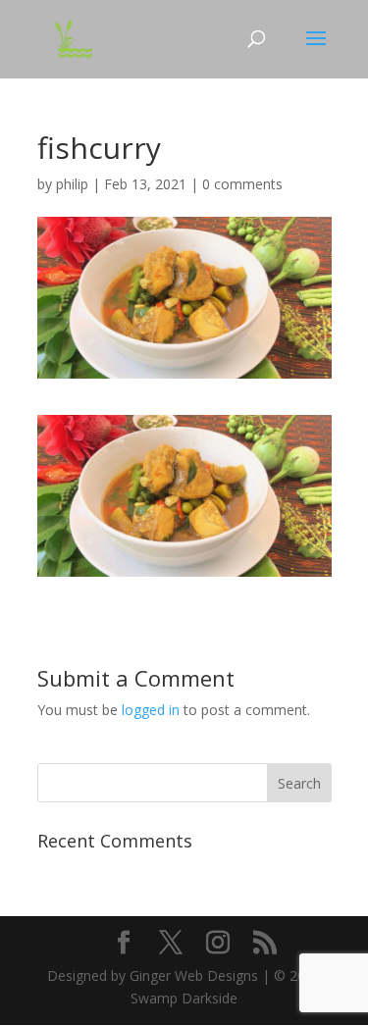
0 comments (242, 184)
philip (72, 184)
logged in (151, 709)
